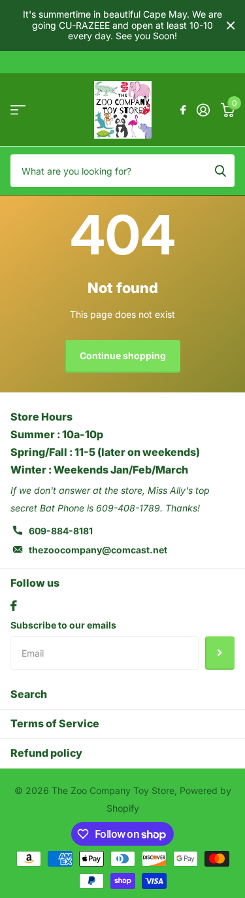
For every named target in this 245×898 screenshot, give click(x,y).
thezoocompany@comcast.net (98, 549)
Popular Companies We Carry (17, 109)
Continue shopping (123, 355)
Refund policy (46, 752)
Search (28, 693)
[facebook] (13, 605)
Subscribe (220, 652)
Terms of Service (54, 723)
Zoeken (220, 170)
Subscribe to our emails (63, 624)
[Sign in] (203, 110)
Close (230, 25)
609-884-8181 (61, 530)
